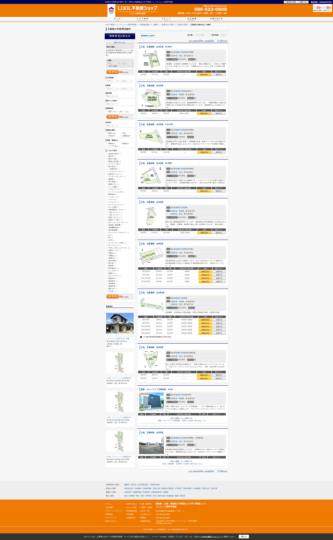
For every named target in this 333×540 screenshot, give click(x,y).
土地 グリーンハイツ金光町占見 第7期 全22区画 (125, 378)
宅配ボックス (114, 250)
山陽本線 (174, 56)
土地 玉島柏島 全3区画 (152, 432)
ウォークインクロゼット (118, 233)
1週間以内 (126, 136)
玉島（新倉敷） (147, 504)
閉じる (243, 537)
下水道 (112, 291)
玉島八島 (156, 488)
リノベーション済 (116, 192)
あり (121, 111)
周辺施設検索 (132, 511)
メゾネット (113, 197)
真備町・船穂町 (147, 507)
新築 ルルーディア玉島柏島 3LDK (157, 389)
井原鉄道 (146, 492)
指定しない (112, 111)
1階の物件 (113, 261)
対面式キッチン (115, 174)
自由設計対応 (114, 154)
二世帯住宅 (113, 169)
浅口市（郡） (146, 511)
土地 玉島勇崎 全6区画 (152, 244)
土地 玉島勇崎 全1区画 (152, 202)
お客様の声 (131, 518)
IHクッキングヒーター (117, 222)
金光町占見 (128, 488)
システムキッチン (116, 171)
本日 (124, 133)
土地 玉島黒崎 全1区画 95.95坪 (156, 47)
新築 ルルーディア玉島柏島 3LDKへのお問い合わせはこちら (182, 421)
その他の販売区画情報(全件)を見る (156, 337)
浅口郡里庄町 (143, 485)
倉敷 (176, 496)
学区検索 (130, 514)
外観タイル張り (115, 220)
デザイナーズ (114, 189)
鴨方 (137, 496)
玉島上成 (205, 488)
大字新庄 (178, 488)
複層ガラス (113, 184)
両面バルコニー (115, 217)
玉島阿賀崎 (147, 488)
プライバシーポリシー (114, 511)
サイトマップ (111, 518)
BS (110, 238)
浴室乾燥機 (113, 230)
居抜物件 (112, 283)
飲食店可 (112, 281)
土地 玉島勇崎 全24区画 (152, 293)
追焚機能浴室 (114, 227)
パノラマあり (113, 146)
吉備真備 (169, 496)
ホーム (108, 504)
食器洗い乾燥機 (115, 225)
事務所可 (112, 278)
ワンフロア (113, 271)
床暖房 (112, 179)
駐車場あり (113, 268)
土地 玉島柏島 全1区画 (152, 86)
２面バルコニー (115, 212)
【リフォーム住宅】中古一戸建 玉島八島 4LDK (125, 339)
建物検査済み (146, 521)
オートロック (114, 245)
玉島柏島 (184, 91)
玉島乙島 (213, 488)
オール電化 (113, 207)
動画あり (126, 143)
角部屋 (112, 266)
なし (127, 111)
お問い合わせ (132, 504)
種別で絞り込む (120, 42)
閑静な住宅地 (114, 161)
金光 (180, 56)
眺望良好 (112, 194)
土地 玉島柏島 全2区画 (152, 347)
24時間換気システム (117, 210)
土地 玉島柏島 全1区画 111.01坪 (157, 124)
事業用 (143, 518)
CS (110, 235)
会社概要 (109, 507)
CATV (111, 240)
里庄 (143, 496)
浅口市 (133, 485)
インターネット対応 (117, 243)
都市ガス (112, 288)
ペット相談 (113, 187)
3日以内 (111, 136)
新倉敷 (181, 94)
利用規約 (109, 514)
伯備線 (165, 492)
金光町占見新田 (167, 488)
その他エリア (146, 514)
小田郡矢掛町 (155, 485)
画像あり (111, 143)
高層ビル (112, 273)
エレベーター (114, 276)
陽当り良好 (113, 159)
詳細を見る (204, 74)
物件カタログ (111, 521)
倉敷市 (178, 52)
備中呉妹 (161, 496)
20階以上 (112, 258)
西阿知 (148, 496)
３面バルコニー (115, 215)
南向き (112, 156)
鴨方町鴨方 (187, 488)
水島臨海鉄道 (156, 492)
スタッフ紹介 (132, 507)
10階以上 (112, 255)
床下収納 (112, 182)
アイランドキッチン (117, 177)
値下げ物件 (113, 66)
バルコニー (113, 202)
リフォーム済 (114, 164)
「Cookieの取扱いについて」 (210, 537)
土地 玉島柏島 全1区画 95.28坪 (156, 163)
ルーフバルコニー (116, 205)
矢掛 (154, 496)
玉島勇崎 (184, 207)
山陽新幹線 (137, 492)
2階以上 (112, 253)
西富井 (182, 496)
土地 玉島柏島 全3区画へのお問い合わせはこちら (182, 464)
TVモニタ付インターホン (119, 248)
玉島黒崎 (184, 52)
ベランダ (112, 200)
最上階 (112, 263)
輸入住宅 (112, 166)
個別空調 (112, 286)
